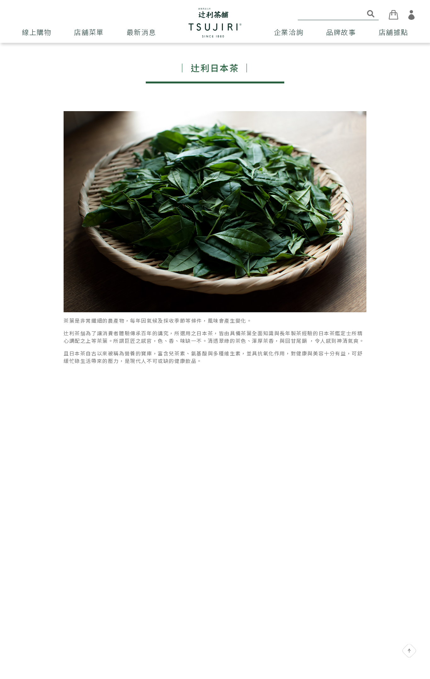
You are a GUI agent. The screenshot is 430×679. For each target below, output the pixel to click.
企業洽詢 (288, 33)
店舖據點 (393, 33)
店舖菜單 (89, 33)
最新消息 (141, 33)
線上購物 (36, 33)
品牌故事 (341, 33)
